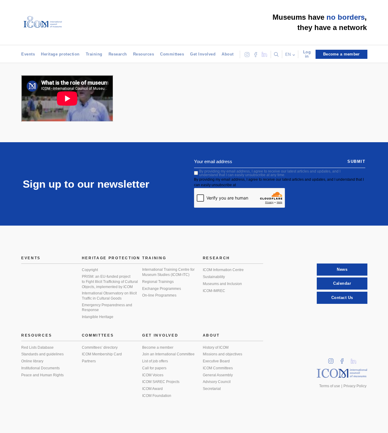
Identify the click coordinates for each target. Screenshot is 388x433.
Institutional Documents (40, 368)
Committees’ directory (100, 347)
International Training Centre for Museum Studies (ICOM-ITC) (168, 272)
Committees (172, 54)
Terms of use (329, 386)
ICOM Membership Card (102, 354)
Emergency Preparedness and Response (107, 307)
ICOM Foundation (156, 396)
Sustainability (214, 277)
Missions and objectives (222, 354)
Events (28, 54)
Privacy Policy (354, 386)
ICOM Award (152, 389)
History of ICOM (216, 347)
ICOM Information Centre (223, 270)
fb (344, 359)
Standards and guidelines (42, 354)
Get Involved (203, 54)
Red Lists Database (37, 347)
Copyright (90, 270)
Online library (32, 361)
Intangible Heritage (97, 317)
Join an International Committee (168, 354)
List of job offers (155, 361)
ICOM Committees (218, 368)
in (332, 359)
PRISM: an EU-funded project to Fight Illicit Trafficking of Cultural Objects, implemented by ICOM (110, 281)
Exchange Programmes (161, 289)
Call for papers (154, 368)
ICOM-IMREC (214, 291)
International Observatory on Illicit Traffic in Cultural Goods (109, 295)
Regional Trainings (158, 282)
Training (94, 54)
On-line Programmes (159, 295)
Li (355, 359)
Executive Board (216, 361)
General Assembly (218, 375)
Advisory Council (217, 382)
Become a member (157, 347)
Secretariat (212, 389)
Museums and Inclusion (222, 284)
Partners (89, 361)
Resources (143, 54)
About (228, 54)
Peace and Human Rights (42, 375)
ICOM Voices (152, 375)
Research (118, 54)
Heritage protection (60, 54)
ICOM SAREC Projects (160, 382)
